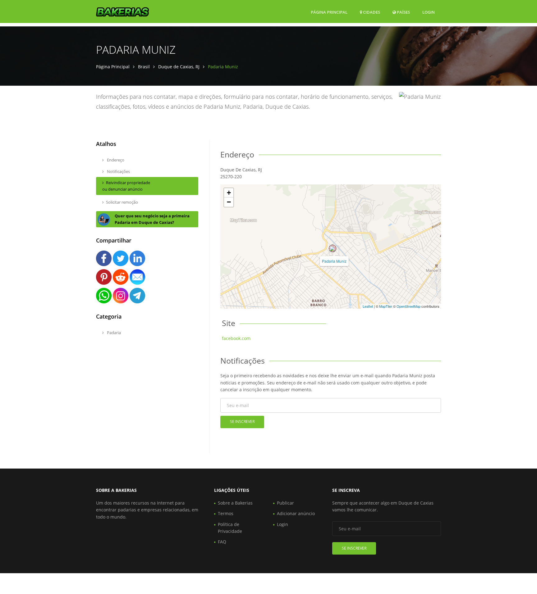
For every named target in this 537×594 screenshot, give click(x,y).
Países (403, 12)
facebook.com (236, 338)
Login (428, 12)
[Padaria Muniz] (332, 248)
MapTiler (385, 306)
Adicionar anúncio (296, 513)
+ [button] (229, 193)
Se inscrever (242, 421)
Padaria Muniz (334, 261)
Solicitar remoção (122, 202)
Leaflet (368, 306)
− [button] (229, 202)
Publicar (285, 503)
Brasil (144, 67)
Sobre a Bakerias (235, 503)
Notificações (118, 171)
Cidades (371, 12)
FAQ (222, 542)
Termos (225, 513)
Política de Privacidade (230, 527)
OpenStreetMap (408, 306)
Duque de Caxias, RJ (179, 67)
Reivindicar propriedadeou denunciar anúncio (126, 186)
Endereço (115, 160)
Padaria (113, 332)
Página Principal (329, 12)
